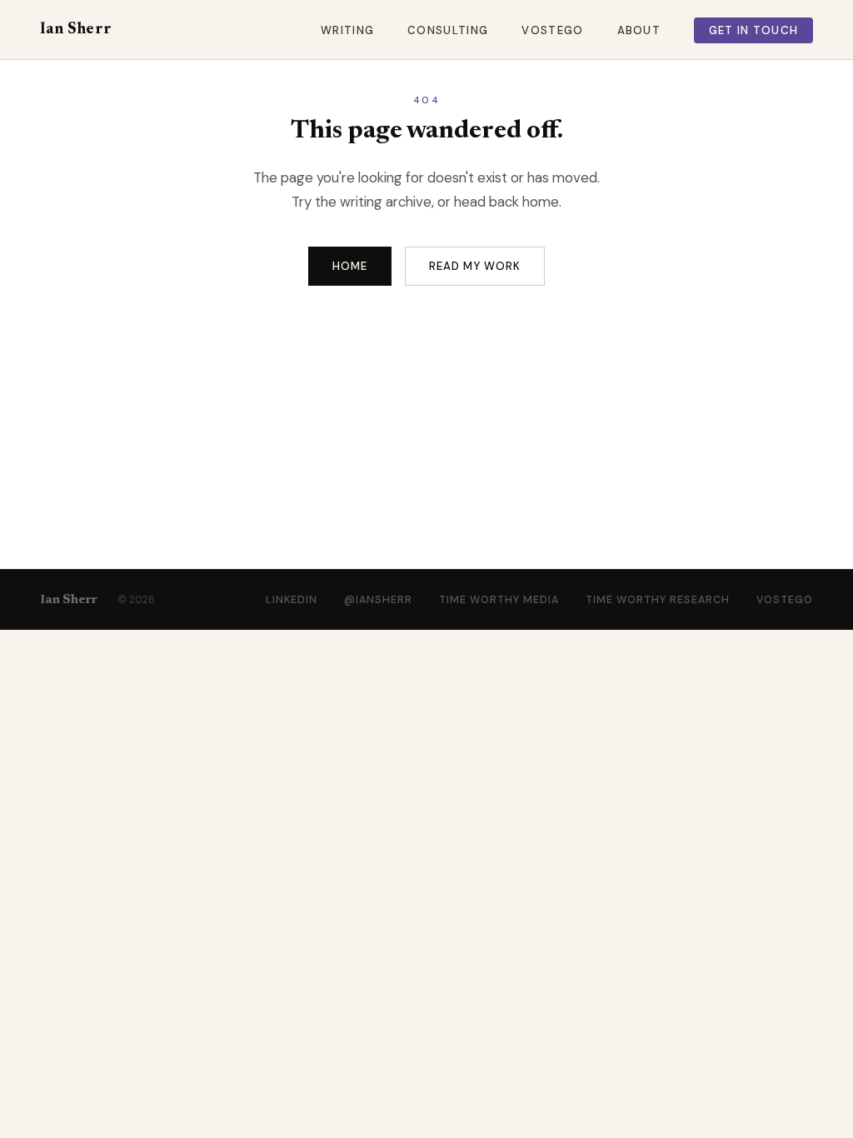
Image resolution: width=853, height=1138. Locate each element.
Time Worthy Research (658, 599)
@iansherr (378, 599)
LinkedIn (291, 599)
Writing (347, 30)
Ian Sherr (76, 29)
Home (349, 266)
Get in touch (754, 30)
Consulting (447, 30)
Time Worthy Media (499, 599)
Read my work (475, 266)
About (639, 30)
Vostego (552, 30)
